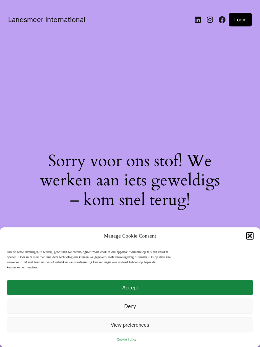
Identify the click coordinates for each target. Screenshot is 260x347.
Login (240, 19)
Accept (130, 287)
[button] (249, 235)
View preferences (130, 325)
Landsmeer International (46, 20)
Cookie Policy (126, 339)
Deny (130, 306)
